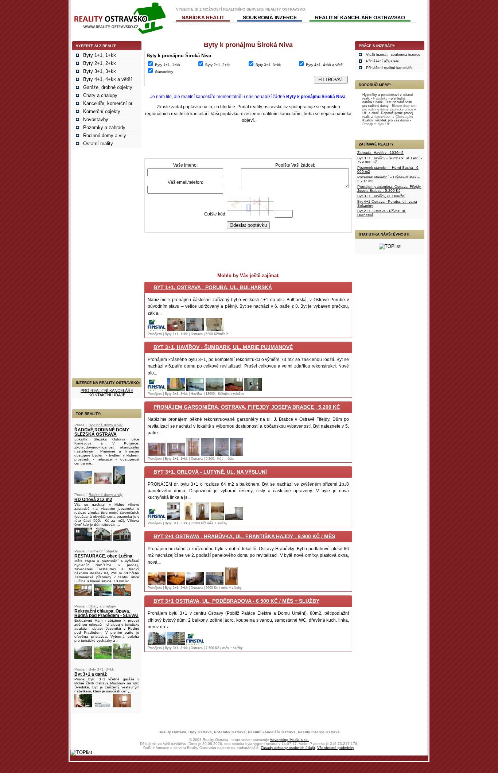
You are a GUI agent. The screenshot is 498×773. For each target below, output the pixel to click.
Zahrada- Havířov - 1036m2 (380, 153)
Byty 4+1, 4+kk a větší (107, 79)
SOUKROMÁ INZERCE (270, 17)
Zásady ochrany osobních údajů (288, 748)
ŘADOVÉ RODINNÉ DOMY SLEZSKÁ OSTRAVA (101, 432)
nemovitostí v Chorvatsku (393, 117)
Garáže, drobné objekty (107, 87)
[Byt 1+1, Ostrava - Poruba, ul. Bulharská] (157, 329)
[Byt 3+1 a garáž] (83, 705)
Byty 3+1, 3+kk (99, 71)
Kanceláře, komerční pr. (108, 103)
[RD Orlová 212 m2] (83, 539)
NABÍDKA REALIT (203, 17)
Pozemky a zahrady (104, 127)
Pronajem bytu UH (376, 124)
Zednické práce (401, 109)
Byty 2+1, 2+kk (99, 63)
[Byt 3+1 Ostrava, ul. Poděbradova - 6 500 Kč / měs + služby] (157, 643)
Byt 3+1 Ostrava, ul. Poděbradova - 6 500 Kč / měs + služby (236, 601)
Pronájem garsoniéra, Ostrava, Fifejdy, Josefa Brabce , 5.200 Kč (246, 407)
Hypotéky (380, 98)
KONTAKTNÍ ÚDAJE (107, 395)
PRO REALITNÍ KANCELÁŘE (107, 390)
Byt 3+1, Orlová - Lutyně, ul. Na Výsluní (210, 472)
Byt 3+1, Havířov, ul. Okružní (381, 196)
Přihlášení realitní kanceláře (389, 68)
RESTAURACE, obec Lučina (103, 556)
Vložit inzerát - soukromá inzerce (393, 55)
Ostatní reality (98, 143)
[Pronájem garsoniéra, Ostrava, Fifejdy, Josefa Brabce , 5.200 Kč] (157, 454)
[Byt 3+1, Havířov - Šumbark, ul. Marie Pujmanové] (157, 389)
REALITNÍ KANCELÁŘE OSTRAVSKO (360, 17)
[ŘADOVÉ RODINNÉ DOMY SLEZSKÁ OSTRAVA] (83, 482)
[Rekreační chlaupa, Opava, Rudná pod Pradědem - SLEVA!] (83, 657)
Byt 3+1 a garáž (90, 674)
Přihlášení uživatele (382, 61)
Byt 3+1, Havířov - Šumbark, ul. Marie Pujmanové (223, 347)
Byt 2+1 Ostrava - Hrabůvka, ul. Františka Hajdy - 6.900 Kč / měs (244, 536)
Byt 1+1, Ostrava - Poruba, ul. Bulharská (212, 287)
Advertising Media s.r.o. (289, 740)
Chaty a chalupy (100, 95)
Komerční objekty (101, 111)
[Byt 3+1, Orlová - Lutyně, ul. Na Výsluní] (157, 518)
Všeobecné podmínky (335, 748)
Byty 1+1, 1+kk (99, 55)
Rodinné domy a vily (104, 135)
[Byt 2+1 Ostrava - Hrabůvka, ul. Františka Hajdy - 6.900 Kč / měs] (157, 583)
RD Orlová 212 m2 (93, 499)
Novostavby (95, 119)
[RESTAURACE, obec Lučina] (83, 594)
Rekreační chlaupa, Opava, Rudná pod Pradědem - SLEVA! (106, 613)
